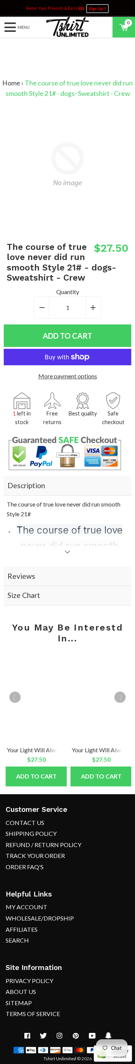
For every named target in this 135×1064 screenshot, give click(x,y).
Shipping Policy (31, 833)
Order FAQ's (25, 866)
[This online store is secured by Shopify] (113, 1059)
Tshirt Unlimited (60, 1058)
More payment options (67, 376)
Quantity (67, 291)
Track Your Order (35, 855)
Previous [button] (15, 697)
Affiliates (22, 929)
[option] (35, 718)
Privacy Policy (29, 980)
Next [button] (120, 697)
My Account (26, 906)
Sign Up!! (97, 8)
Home (11, 83)
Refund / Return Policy (43, 844)
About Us (21, 991)
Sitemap (19, 1002)
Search (17, 940)
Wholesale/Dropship (40, 918)
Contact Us (25, 822)
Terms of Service (33, 1013)
